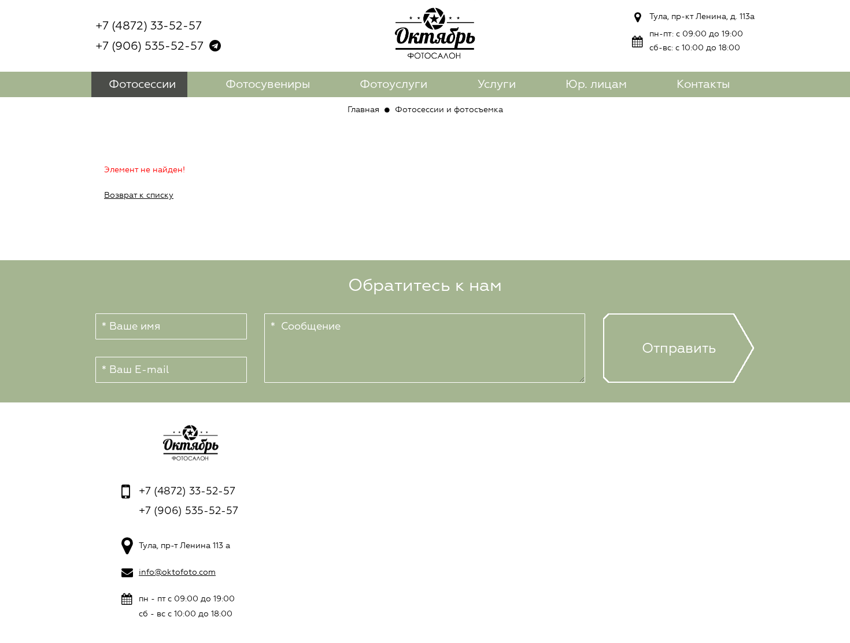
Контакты (703, 84)
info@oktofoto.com (177, 572)
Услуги (497, 84)
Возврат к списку (138, 195)
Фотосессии (142, 84)
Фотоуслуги (393, 84)
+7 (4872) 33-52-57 (148, 26)
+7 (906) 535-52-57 (149, 46)
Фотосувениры (268, 84)
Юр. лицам (596, 84)
